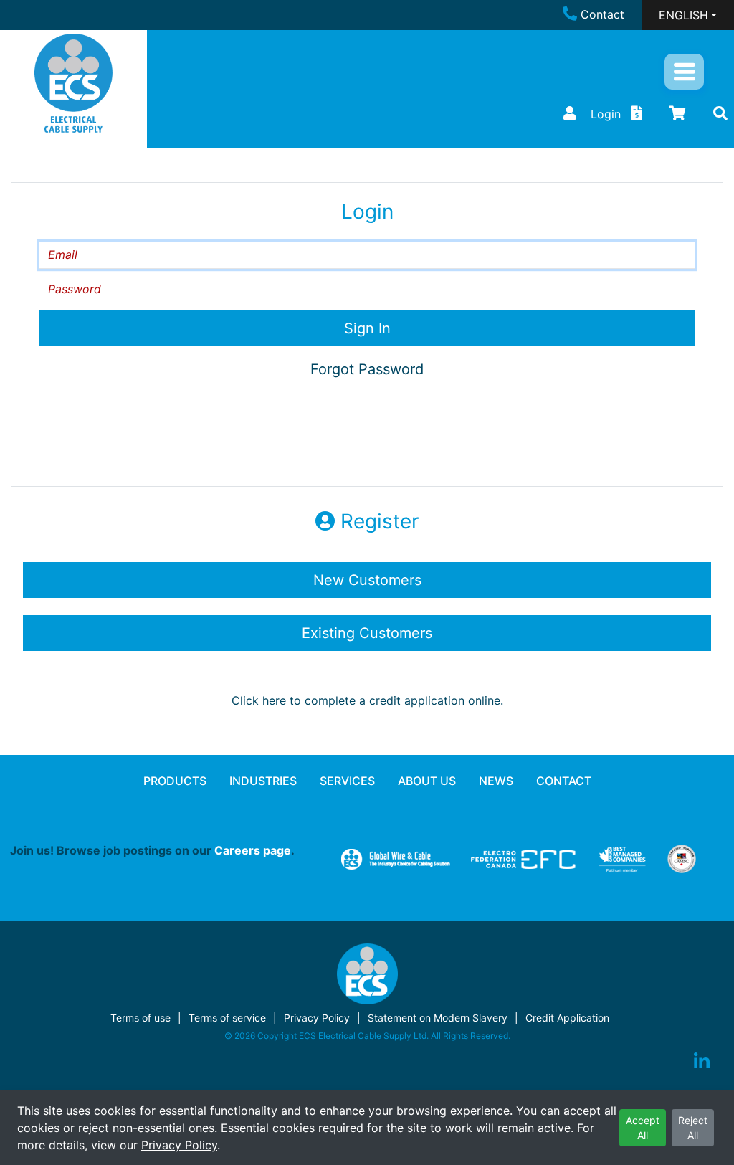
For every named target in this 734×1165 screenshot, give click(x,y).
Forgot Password (367, 369)
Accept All (642, 1127)
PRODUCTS (174, 781)
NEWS (496, 781)
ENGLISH (683, 15)
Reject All (692, 1127)
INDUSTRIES (263, 781)
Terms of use (140, 1018)
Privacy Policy (179, 1145)
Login (606, 114)
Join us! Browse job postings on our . (152, 850)
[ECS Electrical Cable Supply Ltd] (73, 83)
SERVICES (347, 781)
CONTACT (563, 781)
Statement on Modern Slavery (437, 1018)
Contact (602, 14)
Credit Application (567, 1018)
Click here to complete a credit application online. (367, 700)
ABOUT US (427, 781)
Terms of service (227, 1018)
